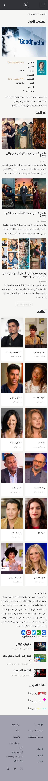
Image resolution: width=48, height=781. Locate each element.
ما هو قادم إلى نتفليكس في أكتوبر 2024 (25, 214)
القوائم (40, 749)
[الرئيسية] (25, 5)
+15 (30, 663)
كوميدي (17, 663)
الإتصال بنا (38, 725)
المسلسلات (32, 14)
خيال (16, 648)
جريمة (20, 675)
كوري (26, 663)
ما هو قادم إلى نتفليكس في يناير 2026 (26, 154)
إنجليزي (16, 79)
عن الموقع (16, 725)
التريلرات (39, 755)
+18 (22, 79)
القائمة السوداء (23, 670)
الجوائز (40, 761)
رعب (13, 648)
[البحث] (4, 5)
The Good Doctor (15, 62)
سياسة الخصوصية (35, 731)
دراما (10, 79)
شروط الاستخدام (35, 737)
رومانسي (10, 663)
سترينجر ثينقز (24, 644)
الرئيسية (43, 14)
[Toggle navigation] (42, 4)
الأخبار (18, 731)
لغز (13, 675)
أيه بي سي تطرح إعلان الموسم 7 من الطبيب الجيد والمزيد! (24, 274)
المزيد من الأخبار (24, 304)
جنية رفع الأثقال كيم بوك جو (17, 657)
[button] (41, 68)
